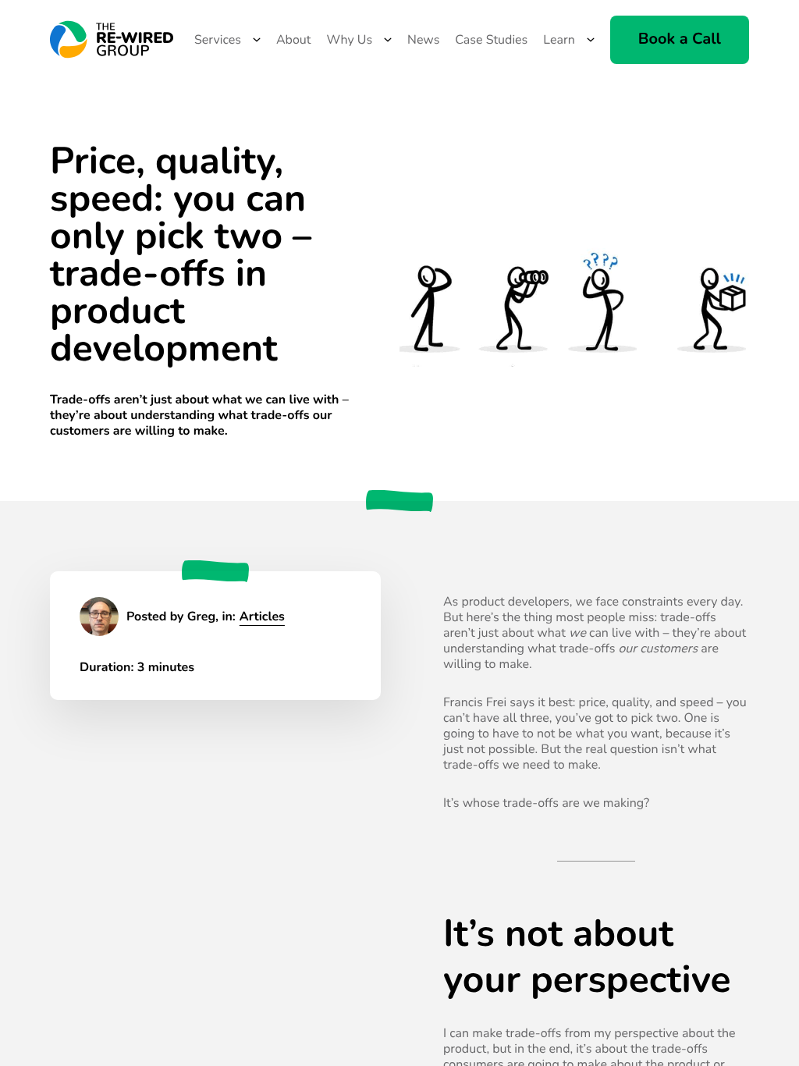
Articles (262, 616)
